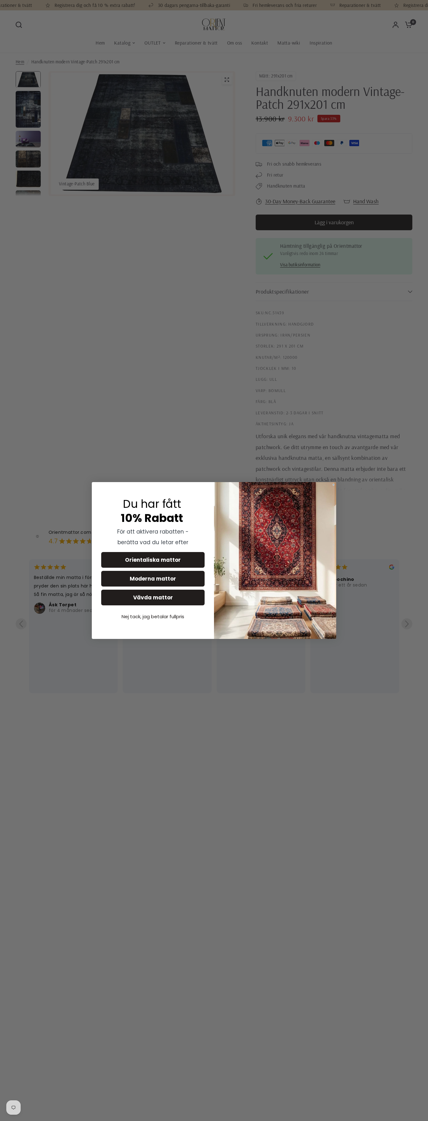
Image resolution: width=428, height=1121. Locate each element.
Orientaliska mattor (153, 560)
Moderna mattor (153, 578)
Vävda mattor (153, 597)
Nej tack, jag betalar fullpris (153, 616)
